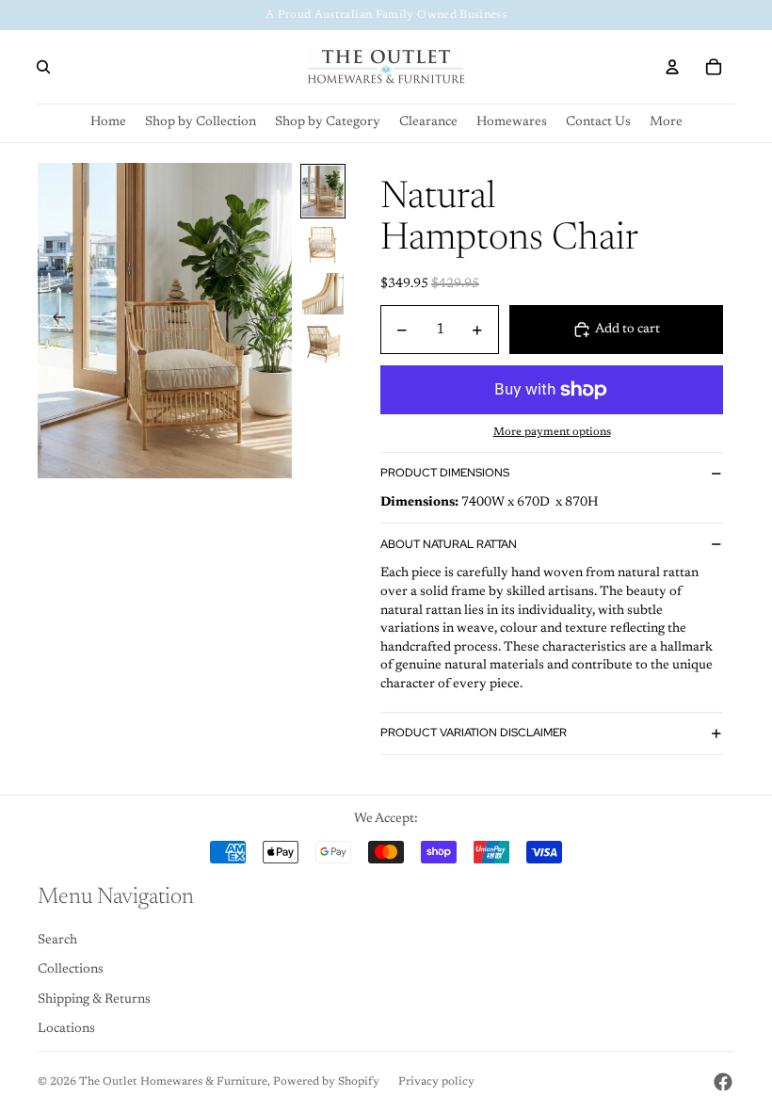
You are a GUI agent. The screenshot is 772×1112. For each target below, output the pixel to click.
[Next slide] (276, 320)
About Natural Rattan (448, 544)
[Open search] (43, 67)
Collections (71, 969)
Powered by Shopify (326, 1082)
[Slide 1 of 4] (323, 192)
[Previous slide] (53, 320)
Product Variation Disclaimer (473, 732)
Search (57, 940)
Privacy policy (436, 1082)
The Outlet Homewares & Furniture (173, 1082)
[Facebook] (723, 1082)
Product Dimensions (444, 472)
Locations (66, 1029)
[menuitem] (666, 123)
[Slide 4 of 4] (323, 342)
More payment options (552, 432)
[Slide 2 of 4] (323, 245)
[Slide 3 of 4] (323, 293)
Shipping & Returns (94, 1000)
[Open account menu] (672, 67)
